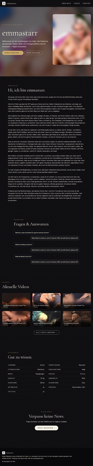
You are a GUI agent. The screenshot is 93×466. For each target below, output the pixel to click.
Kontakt (87, 3)
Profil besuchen (46, 428)
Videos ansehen (12, 53)
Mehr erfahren (33, 53)
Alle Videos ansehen (46, 332)
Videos (77, 3)
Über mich (66, 3)
